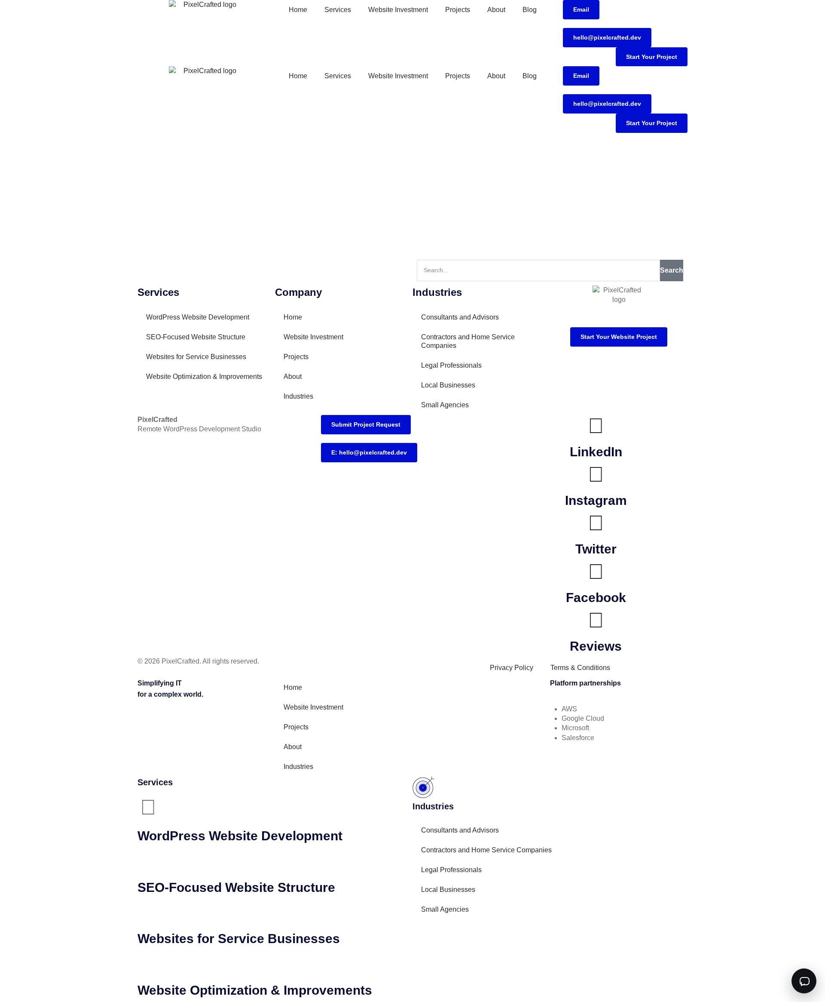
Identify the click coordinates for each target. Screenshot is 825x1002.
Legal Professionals (451, 365)
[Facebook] (596, 571)
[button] (581, 9)
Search (671, 270)
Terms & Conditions (580, 667)
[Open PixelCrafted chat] (803, 980)
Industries (298, 396)
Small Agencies (445, 405)
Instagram (596, 500)
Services (337, 9)
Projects (457, 9)
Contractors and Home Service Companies (468, 341)
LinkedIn (596, 452)
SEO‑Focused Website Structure (195, 337)
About (496, 9)
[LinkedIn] (596, 425)
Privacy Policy (511, 667)
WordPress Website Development (197, 317)
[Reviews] (596, 620)
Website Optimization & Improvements (204, 376)
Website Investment (398, 9)
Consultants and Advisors (460, 317)
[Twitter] (596, 523)
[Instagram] (596, 474)
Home (298, 9)
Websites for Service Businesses (196, 356)
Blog (529, 9)
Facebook (596, 597)
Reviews (596, 646)
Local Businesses (448, 385)
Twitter (596, 549)
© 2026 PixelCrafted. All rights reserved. (198, 661)
